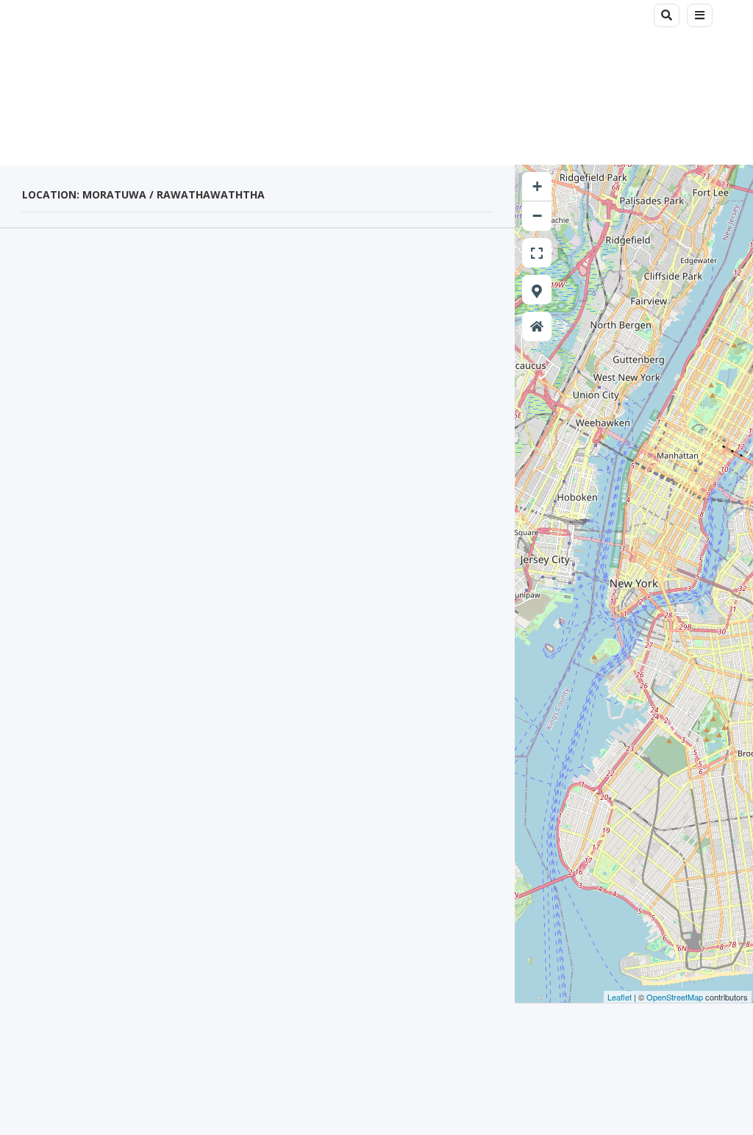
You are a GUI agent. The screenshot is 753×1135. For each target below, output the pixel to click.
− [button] (537, 216)
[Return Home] (537, 326)
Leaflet (619, 997)
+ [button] (537, 186)
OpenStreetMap (674, 997)
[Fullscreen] (537, 253)
